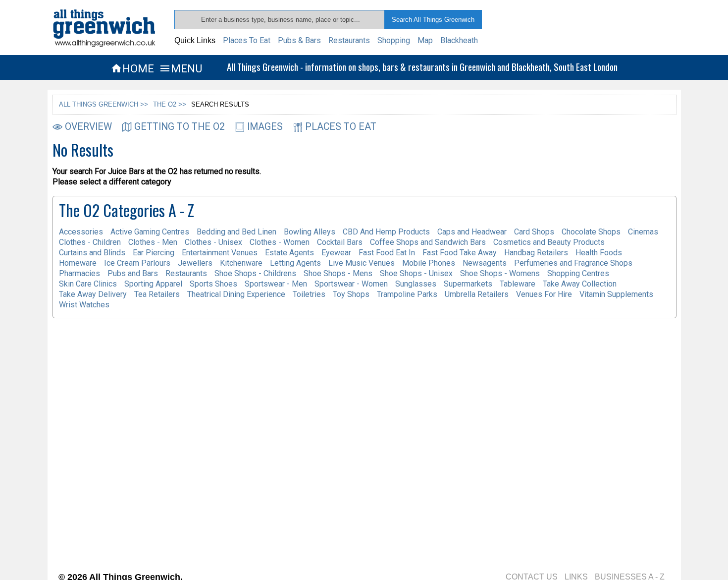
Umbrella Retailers (477, 294)
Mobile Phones (428, 263)
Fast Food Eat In (387, 252)
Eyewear (336, 252)
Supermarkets (468, 284)
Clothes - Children (90, 242)
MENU (180, 68)
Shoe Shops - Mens (338, 273)
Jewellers (195, 263)
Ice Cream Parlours (137, 263)
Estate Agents (289, 252)
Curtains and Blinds (92, 252)
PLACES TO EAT (340, 126)
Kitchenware (241, 263)
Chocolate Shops (591, 231)
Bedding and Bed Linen (236, 231)
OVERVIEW (88, 126)
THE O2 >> (169, 104)
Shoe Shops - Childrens (255, 273)
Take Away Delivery (93, 294)
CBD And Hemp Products (386, 231)
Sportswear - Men (276, 284)
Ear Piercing (153, 252)
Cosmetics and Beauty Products (549, 242)
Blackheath (459, 40)
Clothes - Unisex (213, 242)
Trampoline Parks (407, 294)
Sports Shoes (213, 284)
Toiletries (309, 294)
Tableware (517, 284)
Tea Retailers (157, 294)
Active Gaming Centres (149, 231)
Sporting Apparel (153, 284)
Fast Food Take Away (459, 252)
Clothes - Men (152, 242)
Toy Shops (351, 294)
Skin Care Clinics (88, 284)
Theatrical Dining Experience (236, 294)
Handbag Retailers (536, 252)
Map (425, 40)
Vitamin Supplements (616, 294)
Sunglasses (415, 284)
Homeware (78, 263)
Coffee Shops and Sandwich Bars (428, 242)
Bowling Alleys (309, 231)
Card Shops (534, 231)
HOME (132, 68)
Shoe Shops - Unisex (416, 273)
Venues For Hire (544, 294)
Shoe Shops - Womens (500, 273)
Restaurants (349, 40)
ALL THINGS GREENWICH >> (103, 104)
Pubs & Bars (299, 40)
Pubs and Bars (132, 273)
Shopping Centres (578, 273)
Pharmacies (79, 273)
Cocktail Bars (340, 242)
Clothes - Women (280, 242)
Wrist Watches (84, 304)
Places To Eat (246, 40)
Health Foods (598, 252)
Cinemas (643, 231)
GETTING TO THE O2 (179, 126)
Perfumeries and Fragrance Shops (573, 263)
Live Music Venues (361, 263)
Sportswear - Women (351, 284)
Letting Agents (295, 263)
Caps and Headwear (472, 231)
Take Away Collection (580, 284)
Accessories (81, 231)
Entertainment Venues (220, 252)
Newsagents (485, 263)
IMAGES (265, 126)
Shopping (393, 40)
